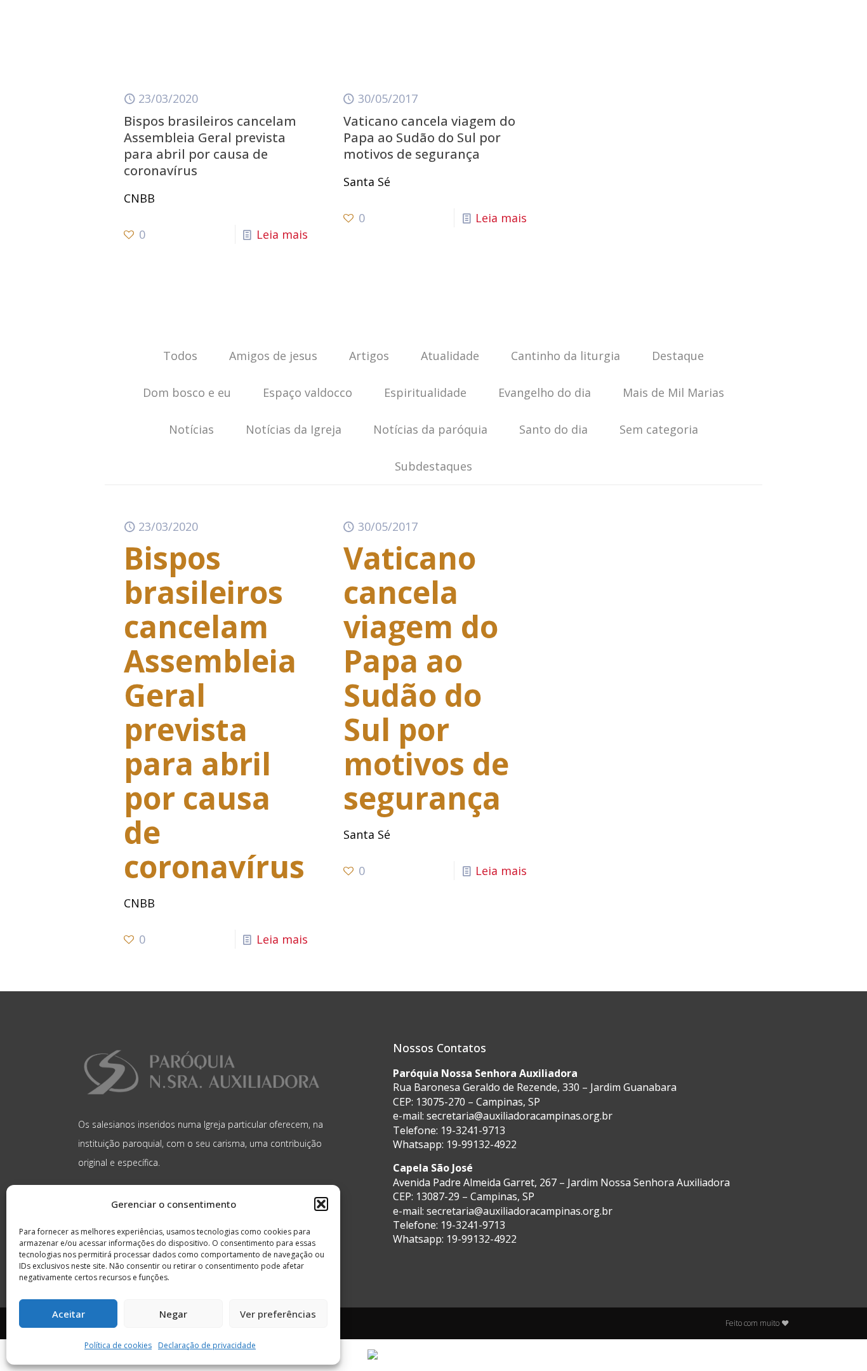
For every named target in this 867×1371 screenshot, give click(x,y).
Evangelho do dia (544, 392)
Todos (180, 355)
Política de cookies (118, 1345)
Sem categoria (658, 429)
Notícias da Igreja (293, 429)
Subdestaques (433, 466)
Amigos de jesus (273, 355)
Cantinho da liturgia (565, 355)
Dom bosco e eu (187, 392)
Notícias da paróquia (430, 429)
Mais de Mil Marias (673, 392)
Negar (173, 1313)
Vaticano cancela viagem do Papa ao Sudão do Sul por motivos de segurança (429, 137)
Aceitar (68, 1313)
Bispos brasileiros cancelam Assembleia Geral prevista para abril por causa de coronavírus (210, 145)
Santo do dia (553, 429)
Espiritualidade (425, 392)
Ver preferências (278, 1313)
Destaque (678, 355)
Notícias (191, 429)
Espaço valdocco (307, 392)
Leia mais (282, 234)
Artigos (369, 355)
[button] (321, 1204)
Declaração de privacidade (207, 1345)
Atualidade (450, 355)
